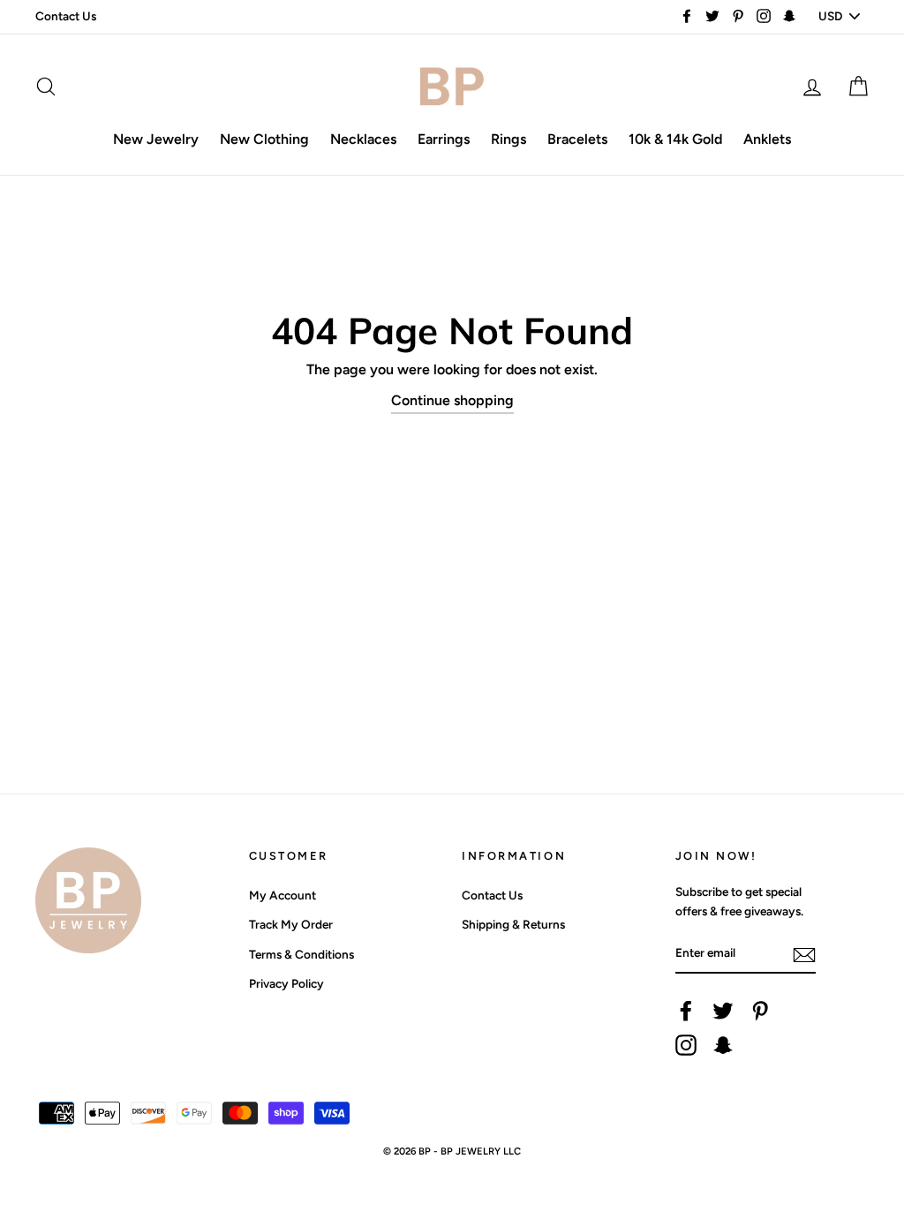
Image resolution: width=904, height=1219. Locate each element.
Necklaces (363, 139)
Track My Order (291, 924)
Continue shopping (452, 400)
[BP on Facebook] (686, 1010)
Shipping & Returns (513, 924)
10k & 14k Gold (675, 139)
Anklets (767, 139)
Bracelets (577, 139)
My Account (282, 895)
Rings (508, 139)
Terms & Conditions (301, 954)
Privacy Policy (286, 983)
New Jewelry (156, 139)
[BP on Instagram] (686, 1045)
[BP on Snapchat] (723, 1045)
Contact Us (65, 16)
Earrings (444, 139)
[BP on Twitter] (723, 1010)
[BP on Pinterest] (760, 1010)
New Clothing (264, 139)
